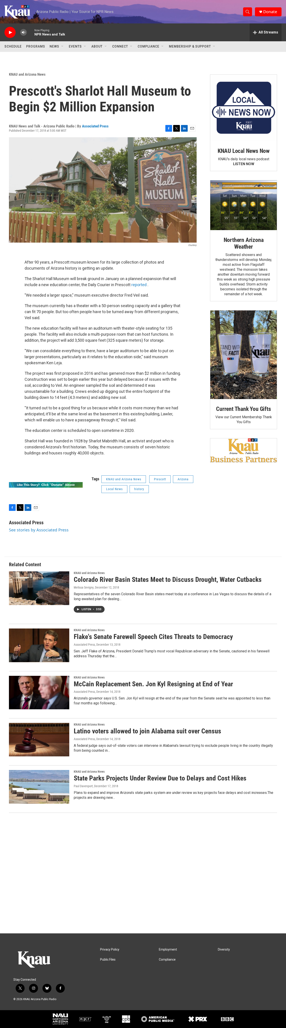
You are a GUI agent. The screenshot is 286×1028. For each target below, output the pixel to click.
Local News (114, 489)
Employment (168, 949)
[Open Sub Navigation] (62, 46)
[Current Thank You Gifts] (243, 354)
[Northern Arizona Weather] (243, 205)
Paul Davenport (83, 786)
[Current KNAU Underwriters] (243, 450)
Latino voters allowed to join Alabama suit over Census (147, 731)
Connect (120, 46)
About (97, 46)
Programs (35, 46)
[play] (10, 32)
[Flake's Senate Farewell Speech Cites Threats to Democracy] (39, 645)
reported (139, 284)
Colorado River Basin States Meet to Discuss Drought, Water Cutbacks (168, 579)
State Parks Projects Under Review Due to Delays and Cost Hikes (160, 778)
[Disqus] (143, 873)
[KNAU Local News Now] (243, 108)
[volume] (23, 32)
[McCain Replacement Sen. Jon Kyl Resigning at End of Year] (39, 692)
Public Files (108, 959)
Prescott (160, 479)
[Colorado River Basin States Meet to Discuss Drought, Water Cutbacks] (39, 588)
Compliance (148, 46)
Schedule (13, 46)
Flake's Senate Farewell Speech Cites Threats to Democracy (153, 637)
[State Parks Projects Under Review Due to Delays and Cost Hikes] (39, 786)
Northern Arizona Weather (244, 243)
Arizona (183, 479)
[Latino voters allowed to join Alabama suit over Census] (39, 739)
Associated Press (95, 126)
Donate (270, 11)
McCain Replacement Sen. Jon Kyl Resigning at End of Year (153, 684)
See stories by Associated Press (39, 530)
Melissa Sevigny (84, 587)
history (139, 489)
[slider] (30, 32)
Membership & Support (190, 46)
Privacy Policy (109, 949)
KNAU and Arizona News (27, 74)
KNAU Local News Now (243, 151)
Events (75, 46)
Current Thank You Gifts (243, 409)
